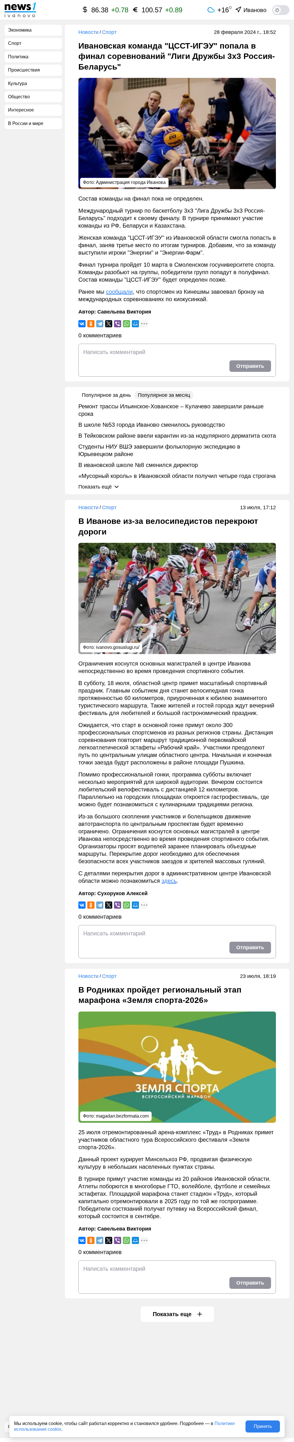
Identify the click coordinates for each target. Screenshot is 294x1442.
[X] (108, 323)
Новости (88, 32)
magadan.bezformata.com (122, 1116)
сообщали (119, 292)
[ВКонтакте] (82, 323)
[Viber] (117, 323)
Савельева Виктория (124, 312)
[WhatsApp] (126, 323)
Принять (263, 1426)
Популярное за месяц (164, 395)
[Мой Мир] (135, 323)
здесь (169, 881)
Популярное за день (106, 395)
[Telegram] (99, 323)
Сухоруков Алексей (122, 893)
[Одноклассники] (90, 323)
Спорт (109, 32)
